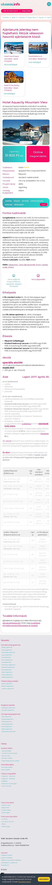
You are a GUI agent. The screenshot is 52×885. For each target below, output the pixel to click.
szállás (8, 201)
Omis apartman (7, 670)
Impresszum (5, 865)
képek (17, 201)
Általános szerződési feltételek (11, 860)
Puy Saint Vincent (8, 821)
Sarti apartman (6, 716)
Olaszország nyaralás (9, 681)
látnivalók (19, 204)
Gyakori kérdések (6, 858)
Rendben (43, 879)
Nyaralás (5, 640)
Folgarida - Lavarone (8, 776)
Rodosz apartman (7, 719)
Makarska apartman (8, 667)
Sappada (4, 781)
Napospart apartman (8, 708)
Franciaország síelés (9, 816)
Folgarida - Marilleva (8, 779)
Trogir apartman (7, 675)
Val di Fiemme (6, 786)
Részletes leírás (24, 882)
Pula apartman (6, 662)
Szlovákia (21, 17)
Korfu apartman (7, 726)
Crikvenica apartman (9, 665)
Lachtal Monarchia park (9, 753)
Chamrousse (6, 826)
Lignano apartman (8, 688)
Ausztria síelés (6, 748)
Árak (43, 204)
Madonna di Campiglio (9, 783)
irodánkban (26, 424)
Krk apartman (6, 657)
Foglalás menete (6, 855)
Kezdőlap (6, 17)
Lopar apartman (7, 655)
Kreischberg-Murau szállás (10, 761)
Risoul (4, 824)
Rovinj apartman (7, 660)
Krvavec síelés (6, 810)
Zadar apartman (7, 672)
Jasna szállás (6, 770)
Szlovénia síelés (7, 802)
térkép (25, 201)
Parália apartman (7, 724)
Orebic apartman (7, 647)
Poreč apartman (7, 650)
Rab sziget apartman (8, 652)
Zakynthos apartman (9, 731)
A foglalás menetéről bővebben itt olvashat (20, 625)
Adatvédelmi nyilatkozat (9, 863)
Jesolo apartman (7, 683)
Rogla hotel (5, 807)
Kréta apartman (7, 721)
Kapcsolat (4, 853)
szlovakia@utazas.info (11, 623)
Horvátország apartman (11, 645)
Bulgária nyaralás (8, 705)
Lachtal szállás (6, 751)
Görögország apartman (10, 714)
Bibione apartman (8, 686)
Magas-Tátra (32, 17)
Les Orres (4, 819)
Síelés (14, 17)
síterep (8, 204)
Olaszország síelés (8, 774)
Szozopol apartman (8, 710)
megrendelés (38, 154)
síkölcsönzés (36, 201)
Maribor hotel (6, 805)
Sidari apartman (7, 729)
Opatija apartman (7, 677)
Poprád (41, 17)
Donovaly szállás (7, 767)
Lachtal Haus (6, 756)
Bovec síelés (6, 812)
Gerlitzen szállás (7, 758)
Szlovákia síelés (7, 765)
